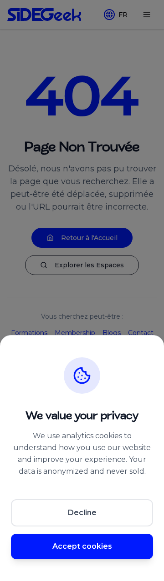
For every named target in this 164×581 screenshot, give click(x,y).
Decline (82, 512)
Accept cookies (82, 546)
